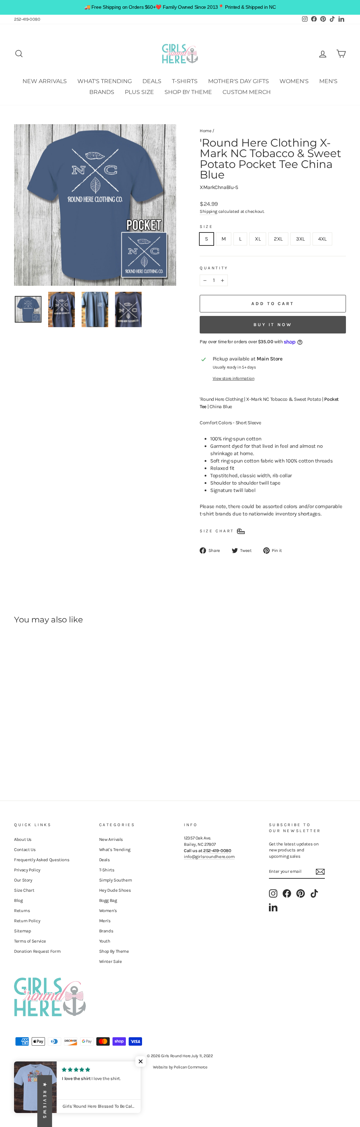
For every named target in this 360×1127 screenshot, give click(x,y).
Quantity (214, 267)
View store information (234, 378)
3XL (300, 239)
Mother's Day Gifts (238, 81)
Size (206, 226)
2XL (278, 239)
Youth (104, 941)
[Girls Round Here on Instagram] (273, 893)
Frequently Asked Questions (41, 859)
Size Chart (24, 890)
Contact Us (25, 849)
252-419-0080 (27, 19)
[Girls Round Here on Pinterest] (300, 893)
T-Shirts (185, 81)
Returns (22, 910)
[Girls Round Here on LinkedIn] (273, 907)
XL (258, 239)
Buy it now (272, 324)
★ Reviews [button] (44, 1101)
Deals (151, 81)
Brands (101, 92)
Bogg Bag (108, 900)
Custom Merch (247, 92)
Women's (294, 81)
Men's (328, 81)
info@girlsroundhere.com (209, 856)
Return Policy (27, 920)
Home (206, 130)
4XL (322, 239)
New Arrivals (44, 81)
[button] (140, 1061)
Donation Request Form (37, 951)
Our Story (23, 880)
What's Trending (104, 81)
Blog (18, 900)
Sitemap (22, 930)
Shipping (208, 211)
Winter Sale (110, 961)
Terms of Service (30, 941)
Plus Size (139, 92)
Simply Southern (115, 880)
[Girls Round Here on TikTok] (314, 893)
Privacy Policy (27, 869)
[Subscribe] (320, 872)
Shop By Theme (188, 92)
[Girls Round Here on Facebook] (287, 893)
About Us (23, 839)
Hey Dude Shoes (115, 890)
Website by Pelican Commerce (180, 1067)
